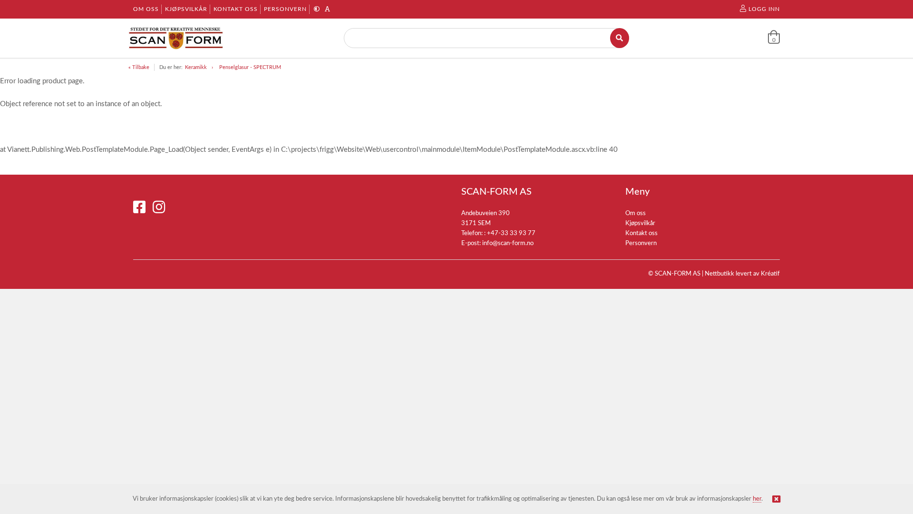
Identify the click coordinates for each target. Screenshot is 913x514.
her (757, 499)
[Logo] (175, 38)
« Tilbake (138, 67)
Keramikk (196, 67)
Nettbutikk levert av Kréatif (742, 274)
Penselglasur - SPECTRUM (250, 67)
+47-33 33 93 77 (511, 233)
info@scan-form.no (508, 243)
